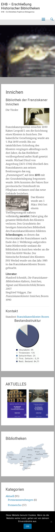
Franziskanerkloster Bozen (33, 316)
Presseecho (15, 505)
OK (27, 526)
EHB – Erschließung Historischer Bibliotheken (20, 6)
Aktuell (10, 496)
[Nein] (51, 521)
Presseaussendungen (20, 499)
